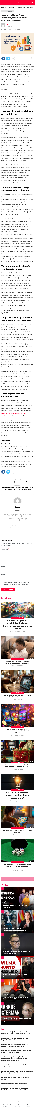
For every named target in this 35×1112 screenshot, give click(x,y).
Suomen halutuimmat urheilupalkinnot (14, 1084)
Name (3, 566)
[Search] (32, 2)
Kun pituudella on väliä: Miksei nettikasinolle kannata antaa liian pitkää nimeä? (17, 731)
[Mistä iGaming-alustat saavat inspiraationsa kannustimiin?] (17, 782)
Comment (5, 549)
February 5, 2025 (18, 735)
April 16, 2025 (16, 631)
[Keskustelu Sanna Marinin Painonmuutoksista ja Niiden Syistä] (17, 921)
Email (3, 574)
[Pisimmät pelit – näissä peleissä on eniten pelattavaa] (17, 817)
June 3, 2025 (18, 835)
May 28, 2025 (16, 801)
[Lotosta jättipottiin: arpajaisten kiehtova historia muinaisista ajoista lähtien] (17, 610)
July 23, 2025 (18, 665)
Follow (17, 510)
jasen (8, 24)
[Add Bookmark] (32, 58)
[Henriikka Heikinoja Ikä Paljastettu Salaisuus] (17, 898)
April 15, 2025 (18, 769)
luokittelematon (7, 11)
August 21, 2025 (18, 870)
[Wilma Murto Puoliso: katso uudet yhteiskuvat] (17, 967)
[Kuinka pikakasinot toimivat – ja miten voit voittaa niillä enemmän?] (17, 681)
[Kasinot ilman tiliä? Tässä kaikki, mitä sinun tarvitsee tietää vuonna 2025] (17, 647)
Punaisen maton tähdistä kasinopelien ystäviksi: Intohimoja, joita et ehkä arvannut (17, 866)
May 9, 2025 (10, 26)
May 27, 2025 (18, 699)
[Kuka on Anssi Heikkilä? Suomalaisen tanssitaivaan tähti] (17, 990)
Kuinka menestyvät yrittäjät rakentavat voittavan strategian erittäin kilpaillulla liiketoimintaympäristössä (14, 1058)
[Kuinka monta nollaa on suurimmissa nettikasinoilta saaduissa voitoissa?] (17, 751)
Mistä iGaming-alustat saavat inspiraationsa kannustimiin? (17, 795)
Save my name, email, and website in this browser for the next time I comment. (17, 583)
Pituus (17, 2)
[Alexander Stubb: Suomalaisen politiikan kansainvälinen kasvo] (17, 944)
